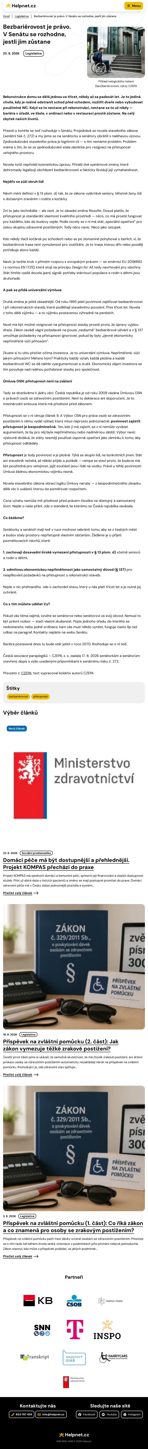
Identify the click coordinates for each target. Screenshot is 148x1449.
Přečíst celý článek (17, 893)
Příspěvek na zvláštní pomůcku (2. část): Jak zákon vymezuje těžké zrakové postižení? (61, 1045)
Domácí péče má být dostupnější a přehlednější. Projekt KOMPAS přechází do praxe (66, 864)
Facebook (88, 1414)
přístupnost (40, 696)
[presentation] (74, 785)
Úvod (6, 16)
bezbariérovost (18, 696)
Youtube (111, 1414)
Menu (136, 6)
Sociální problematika (36, 853)
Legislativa (22, 16)
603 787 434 (23, 1414)
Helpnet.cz (24, 6)
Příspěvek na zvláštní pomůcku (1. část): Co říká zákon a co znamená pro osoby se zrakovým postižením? (73, 1227)
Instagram (133, 1414)
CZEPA (26, 673)
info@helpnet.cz (53, 1414)
